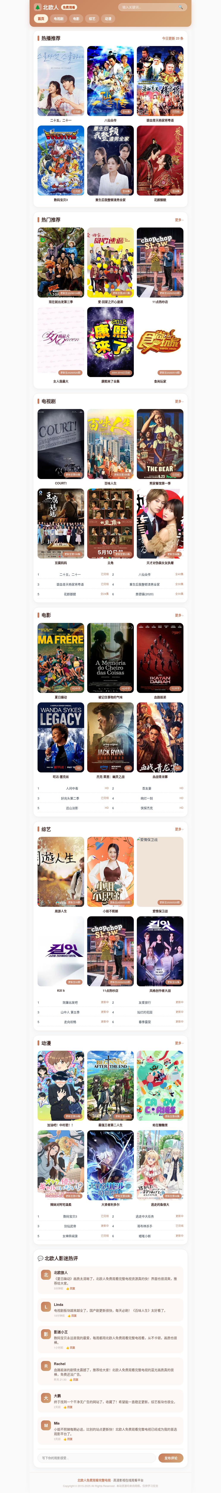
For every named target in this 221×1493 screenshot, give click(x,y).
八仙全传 (147, 574)
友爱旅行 (147, 1002)
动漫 (108, 18)
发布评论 (170, 1458)
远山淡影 (73, 808)
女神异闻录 (73, 1236)
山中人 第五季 (73, 1012)
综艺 (92, 18)
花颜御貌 (73, 594)
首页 (41, 18)
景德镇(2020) (147, 594)
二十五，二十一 (73, 574)
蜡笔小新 (147, 1236)
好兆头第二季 (73, 798)
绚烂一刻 (147, 798)
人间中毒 (73, 788)
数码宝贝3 (73, 1216)
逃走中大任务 (147, 1216)
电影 (76, 18)
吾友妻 (147, 788)
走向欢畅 (73, 1022)
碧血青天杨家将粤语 (73, 584)
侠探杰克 (147, 808)
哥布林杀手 (147, 1226)
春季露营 (147, 1022)
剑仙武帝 (73, 1226)
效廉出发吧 (73, 1002)
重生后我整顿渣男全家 (147, 584)
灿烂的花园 (147, 1012)
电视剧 (58, 18)
